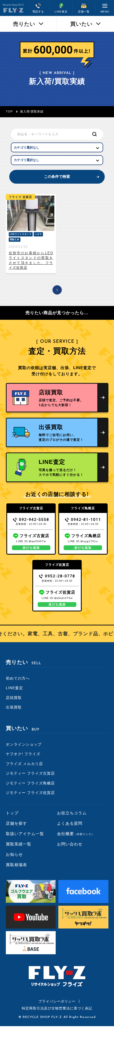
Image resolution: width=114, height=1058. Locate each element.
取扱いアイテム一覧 (25, 833)
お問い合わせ (69, 844)
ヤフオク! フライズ (23, 754)
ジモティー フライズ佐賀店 (30, 793)
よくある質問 (69, 823)
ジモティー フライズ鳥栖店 (30, 783)
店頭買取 (14, 698)
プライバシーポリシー (57, 1001)
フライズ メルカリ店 (24, 764)
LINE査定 (14, 688)
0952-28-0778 (60, 576)
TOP (9, 111)
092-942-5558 (34, 519)
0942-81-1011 (86, 519)
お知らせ (14, 854)
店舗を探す (16, 823)
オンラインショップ (24, 744)
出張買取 (14, 707)
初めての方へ (18, 678)
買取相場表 (16, 864)
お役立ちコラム (72, 813)
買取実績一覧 (18, 844)
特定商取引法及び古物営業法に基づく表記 (57, 1008)
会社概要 (75, 833)
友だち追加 (31, 548)
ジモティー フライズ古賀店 (30, 773)
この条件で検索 (57, 176)
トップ (12, 813)
